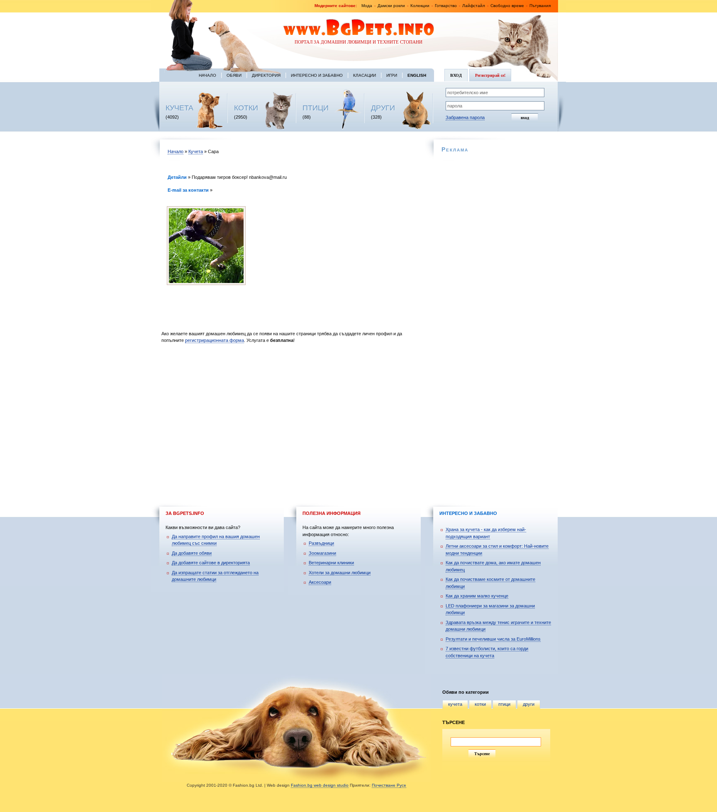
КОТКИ (246, 108)
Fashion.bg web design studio (320, 785)
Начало (207, 75)
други (528, 704)
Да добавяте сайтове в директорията (211, 562)
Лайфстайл (473, 5)
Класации (364, 75)
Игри (391, 75)
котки (480, 704)
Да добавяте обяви (192, 553)
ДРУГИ (383, 108)
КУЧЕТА (179, 108)
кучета (455, 704)
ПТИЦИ (315, 108)
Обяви (234, 75)
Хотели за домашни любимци (340, 572)
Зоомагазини (322, 553)
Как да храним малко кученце (477, 595)
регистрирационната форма (214, 340)
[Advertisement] (291, 417)
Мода (366, 5)
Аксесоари (320, 582)
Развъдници (321, 543)
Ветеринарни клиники (331, 562)
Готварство (446, 5)
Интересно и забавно (317, 75)
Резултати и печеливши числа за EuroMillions (493, 638)
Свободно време (507, 5)
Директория (266, 75)
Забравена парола (465, 117)
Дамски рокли (391, 5)
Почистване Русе (389, 785)
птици (504, 704)
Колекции (419, 5)
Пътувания (540, 5)
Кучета (195, 151)
